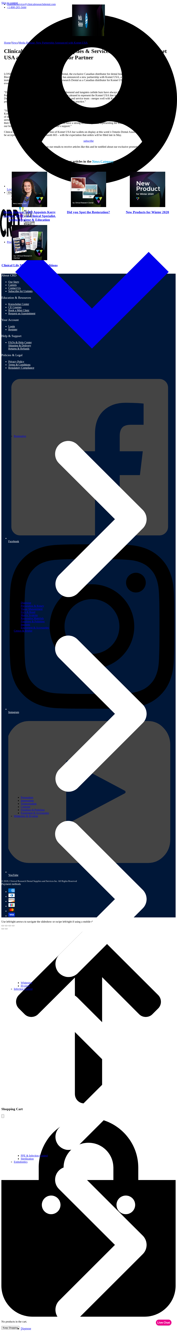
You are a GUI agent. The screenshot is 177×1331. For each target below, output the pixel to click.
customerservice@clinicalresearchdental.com (31, 4)
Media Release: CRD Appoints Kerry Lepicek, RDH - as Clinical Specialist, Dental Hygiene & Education (29, 216)
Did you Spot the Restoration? (88, 212)
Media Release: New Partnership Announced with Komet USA (53, 42)
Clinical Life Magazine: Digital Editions (30, 265)
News (14, 42)
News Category (103, 161)
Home (7, 42)
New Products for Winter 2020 (147, 212)
